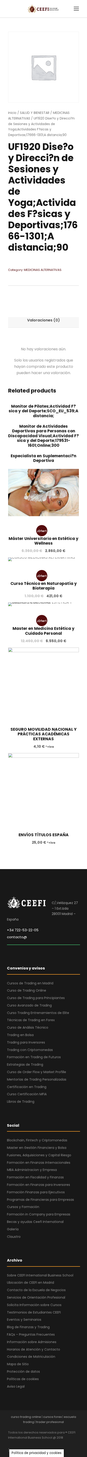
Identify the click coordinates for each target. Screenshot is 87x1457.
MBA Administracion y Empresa (32, 1169)
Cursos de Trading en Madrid (30, 983)
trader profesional (50, 1422)
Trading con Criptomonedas (30, 1050)
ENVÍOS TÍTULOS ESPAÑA (44, 835)
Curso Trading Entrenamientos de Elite (38, 1012)
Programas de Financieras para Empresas (40, 1199)
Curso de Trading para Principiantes (36, 998)
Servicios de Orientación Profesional (36, 1297)
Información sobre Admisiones (31, 1342)
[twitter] (42, 1444)
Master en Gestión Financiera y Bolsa (36, 1147)
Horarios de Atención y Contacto (33, 1349)
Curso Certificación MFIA (27, 1094)
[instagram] (50, 1444)
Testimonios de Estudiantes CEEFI (34, 1312)
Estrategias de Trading (25, 1064)
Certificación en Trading (26, 1087)
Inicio (12, 112)
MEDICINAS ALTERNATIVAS (42, 270)
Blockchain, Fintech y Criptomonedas (37, 1140)
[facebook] (10, 1444)
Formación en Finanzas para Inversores (38, 1184)
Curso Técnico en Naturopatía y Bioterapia (43, 586)
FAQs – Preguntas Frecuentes (31, 1334)
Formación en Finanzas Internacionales (38, 1162)
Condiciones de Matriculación (31, 1356)
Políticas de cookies (23, 1379)
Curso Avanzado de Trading (29, 1005)
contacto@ (17, 937)
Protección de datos (23, 1371)
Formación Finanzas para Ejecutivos (36, 1192)
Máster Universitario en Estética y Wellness (43, 541)
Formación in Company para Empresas (38, 1214)
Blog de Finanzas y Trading (28, 1327)
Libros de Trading (20, 1101)
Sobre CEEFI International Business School (40, 1275)
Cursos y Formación (23, 1206)
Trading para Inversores (26, 1042)
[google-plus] (18, 1444)
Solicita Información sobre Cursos (34, 1305)
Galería (13, 1229)
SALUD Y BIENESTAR (34, 112)
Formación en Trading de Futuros (34, 1057)
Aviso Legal (16, 1386)
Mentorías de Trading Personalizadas (36, 1079)
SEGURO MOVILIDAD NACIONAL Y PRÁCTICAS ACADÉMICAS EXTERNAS (43, 734)
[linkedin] (26, 1444)
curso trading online (26, 1417)
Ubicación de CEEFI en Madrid (30, 1282)
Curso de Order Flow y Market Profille (36, 1072)
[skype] (34, 1444)
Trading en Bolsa (20, 1035)
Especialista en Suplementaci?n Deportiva (43, 458)
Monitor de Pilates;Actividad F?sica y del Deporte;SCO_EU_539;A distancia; (43, 411)
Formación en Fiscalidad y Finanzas (35, 1177)
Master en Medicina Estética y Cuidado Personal (43, 631)
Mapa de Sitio (18, 1364)
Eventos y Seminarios (24, 1319)
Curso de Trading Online (26, 990)
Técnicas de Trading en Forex (31, 1020)
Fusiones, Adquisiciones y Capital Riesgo (39, 1155)
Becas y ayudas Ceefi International (35, 1221)
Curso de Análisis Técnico (27, 1027)
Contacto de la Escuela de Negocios (36, 1290)
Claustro (14, 1236)
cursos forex (52, 1417)
